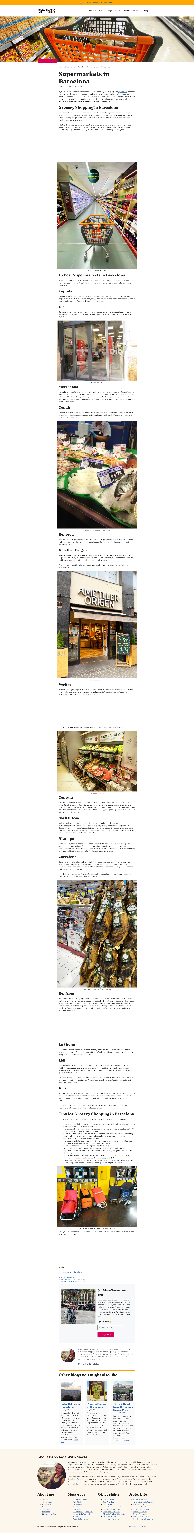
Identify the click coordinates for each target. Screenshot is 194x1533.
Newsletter (46, 1504)
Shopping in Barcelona (72, 1272)
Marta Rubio (82, 1462)
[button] (153, 11)
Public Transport (140, 1514)
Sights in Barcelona (141, 1509)
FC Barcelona (78, 1512)
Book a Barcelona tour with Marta (100, 3)
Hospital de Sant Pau (111, 1509)
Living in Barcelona (47, 61)
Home (61, 67)
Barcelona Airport (140, 1504)
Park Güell (77, 1502)
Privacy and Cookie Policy (137, 1526)
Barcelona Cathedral (111, 1512)
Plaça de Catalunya (111, 1519)
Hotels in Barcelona (141, 1500)
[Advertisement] (97, 147)
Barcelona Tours (140, 1512)
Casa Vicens (107, 1504)
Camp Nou (89, 1512)
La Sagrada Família (80, 1500)
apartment (122, 92)
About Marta (47, 1502)
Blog (146, 11)
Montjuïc (76, 1517)
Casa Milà (76, 1509)
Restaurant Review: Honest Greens (73, 1281)
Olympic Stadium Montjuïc (114, 1514)
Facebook (46, 1512)
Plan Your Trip (94, 11)
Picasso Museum (109, 1517)
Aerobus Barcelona (141, 1507)
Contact (45, 1500)
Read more (97, 1435)
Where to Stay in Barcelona (144, 1502)
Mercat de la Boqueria (82, 1514)
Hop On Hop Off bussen (143, 1519)
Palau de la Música (80, 1519)
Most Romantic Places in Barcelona (73, 1279)
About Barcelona (131, 11)
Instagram (46, 1507)
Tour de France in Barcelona (96, 1405)
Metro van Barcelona (141, 1517)
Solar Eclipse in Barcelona (70, 1405)
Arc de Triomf (108, 1500)
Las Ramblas (77, 1504)
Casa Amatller (108, 1502)
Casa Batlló (77, 1507)
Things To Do (112, 11)
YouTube (46, 1509)
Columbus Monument (112, 1507)
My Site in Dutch (51, 1514)
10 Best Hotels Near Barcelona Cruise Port (123, 1406)
